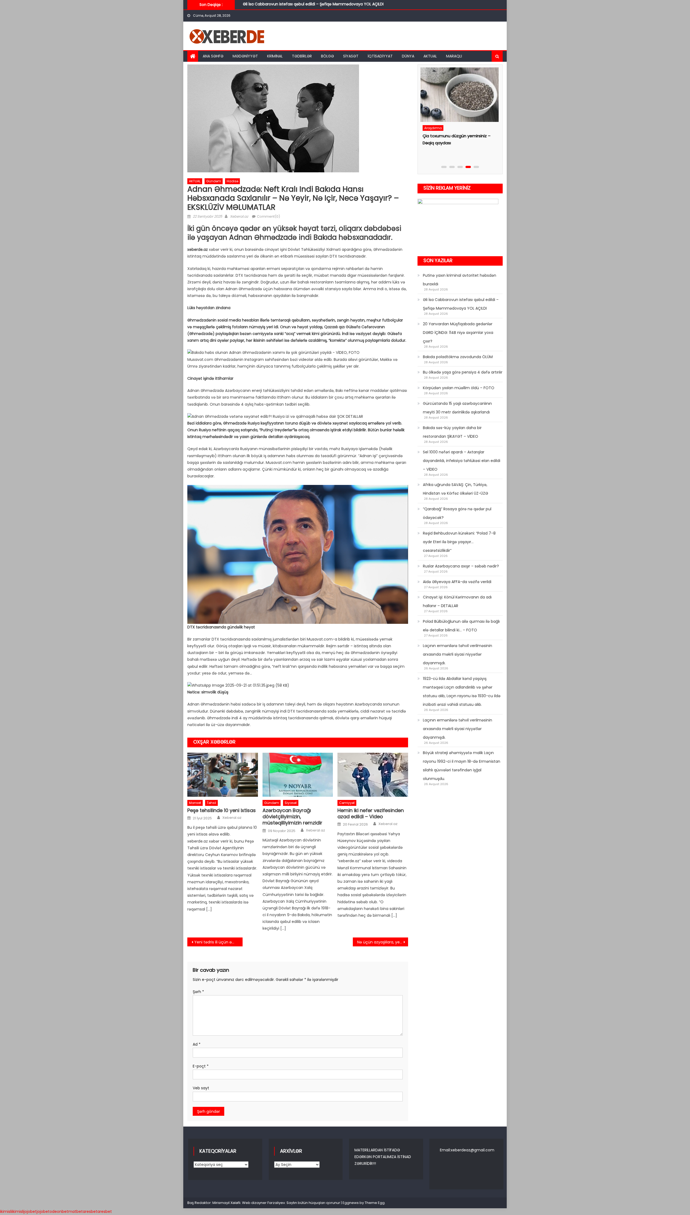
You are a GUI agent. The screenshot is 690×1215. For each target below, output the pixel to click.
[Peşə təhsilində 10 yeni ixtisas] (222, 775)
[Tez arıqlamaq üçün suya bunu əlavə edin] (458, 99)
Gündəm (213, 181)
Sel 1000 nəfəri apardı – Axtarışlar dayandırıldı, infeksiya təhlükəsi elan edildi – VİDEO (461, 460)
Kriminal (275, 56)
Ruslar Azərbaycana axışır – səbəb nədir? (461, 566)
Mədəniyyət (245, 56)
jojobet (30, 1211)
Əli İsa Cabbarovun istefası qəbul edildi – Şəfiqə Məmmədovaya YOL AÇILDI (461, 304)
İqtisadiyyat (380, 56)
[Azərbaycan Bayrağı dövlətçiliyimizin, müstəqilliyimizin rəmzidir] (298, 775)
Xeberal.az (239, 216)
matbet (75, 1211)
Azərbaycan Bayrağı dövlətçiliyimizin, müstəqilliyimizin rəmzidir (292, 816)
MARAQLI (454, 56)
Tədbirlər (302, 56)
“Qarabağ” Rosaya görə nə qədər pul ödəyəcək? (457, 513)
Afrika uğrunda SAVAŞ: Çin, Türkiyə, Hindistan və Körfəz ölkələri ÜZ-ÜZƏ (455, 489)
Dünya (408, 56)
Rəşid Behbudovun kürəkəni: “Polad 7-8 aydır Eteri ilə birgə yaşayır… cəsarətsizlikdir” (459, 542)
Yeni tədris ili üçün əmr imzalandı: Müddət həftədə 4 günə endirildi (218, 942)
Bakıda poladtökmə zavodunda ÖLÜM (458, 357)
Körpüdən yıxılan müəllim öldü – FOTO (458, 388)
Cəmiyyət (347, 802)
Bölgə (327, 56)
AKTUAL (430, 56)
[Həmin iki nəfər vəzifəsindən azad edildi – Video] (372, 775)
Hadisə (232, 181)
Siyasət (350, 56)
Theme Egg (375, 1202)
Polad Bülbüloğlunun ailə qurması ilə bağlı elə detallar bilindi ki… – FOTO (461, 626)
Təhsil (211, 802)
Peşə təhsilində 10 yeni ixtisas (221, 810)
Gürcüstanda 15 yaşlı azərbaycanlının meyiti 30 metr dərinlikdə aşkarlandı (457, 408)
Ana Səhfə (213, 56)
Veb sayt (201, 1088)
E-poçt (201, 1066)
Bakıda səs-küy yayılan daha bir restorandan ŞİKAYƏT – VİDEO (452, 432)
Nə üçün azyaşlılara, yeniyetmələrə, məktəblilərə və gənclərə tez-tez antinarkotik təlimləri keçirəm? (382, 942)
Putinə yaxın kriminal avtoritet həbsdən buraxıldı (459, 280)
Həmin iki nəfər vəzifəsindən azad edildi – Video (370, 813)
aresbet (90, 1211)
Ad (197, 1044)
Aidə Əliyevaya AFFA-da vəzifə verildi (457, 581)
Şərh (198, 991)
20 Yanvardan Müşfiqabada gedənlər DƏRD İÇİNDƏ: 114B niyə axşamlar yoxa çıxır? (318, 4)
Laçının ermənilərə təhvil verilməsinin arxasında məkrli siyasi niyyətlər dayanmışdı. (457, 654)
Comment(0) (268, 216)
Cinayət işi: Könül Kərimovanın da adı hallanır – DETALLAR (457, 601)
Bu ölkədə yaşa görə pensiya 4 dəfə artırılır (462, 372)
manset (195, 802)
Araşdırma (432, 138)
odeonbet (59, 1211)
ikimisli (6, 1211)
